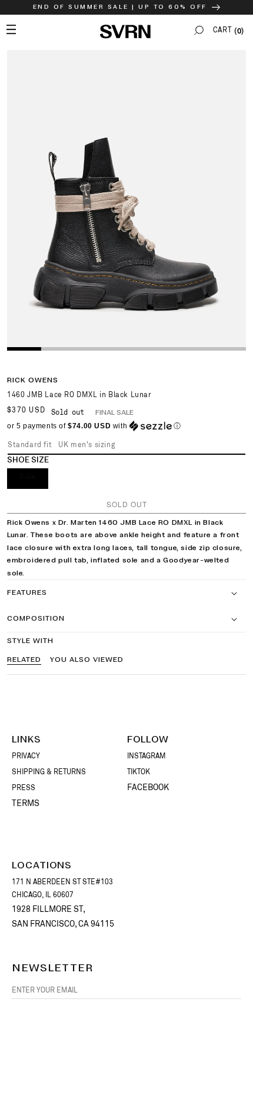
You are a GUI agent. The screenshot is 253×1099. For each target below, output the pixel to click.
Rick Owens (32, 380)
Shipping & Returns (49, 772)
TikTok (138, 772)
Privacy (26, 756)
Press (23, 788)
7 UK (33, 480)
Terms (25, 803)
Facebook (148, 787)
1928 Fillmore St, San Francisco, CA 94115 (63, 916)
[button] (198, 30)
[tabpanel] (126, 199)
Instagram (146, 756)
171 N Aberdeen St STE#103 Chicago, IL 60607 (62, 888)
